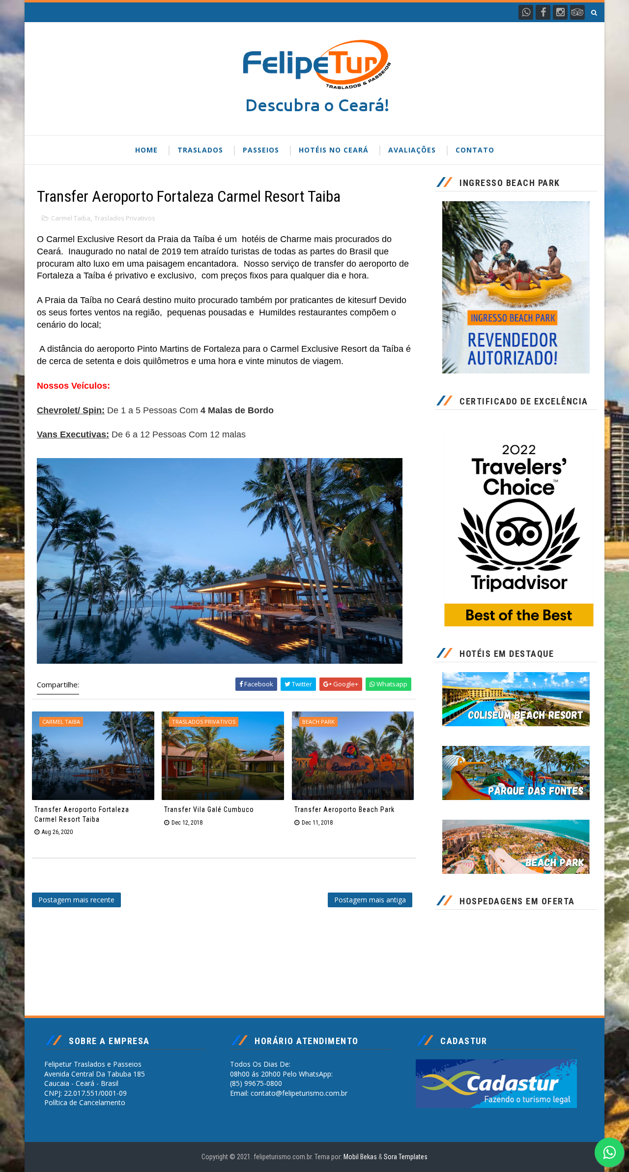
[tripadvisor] (577, 12)
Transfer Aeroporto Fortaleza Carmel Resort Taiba (81, 814)
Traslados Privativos (124, 218)
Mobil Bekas (360, 1157)
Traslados (200, 149)
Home (146, 149)
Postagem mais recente (76, 899)
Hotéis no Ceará (334, 149)
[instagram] (560, 12)
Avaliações (412, 149)
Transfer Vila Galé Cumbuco (209, 809)
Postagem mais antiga (370, 899)
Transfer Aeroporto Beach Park (344, 809)
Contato (475, 149)
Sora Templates (406, 1157)
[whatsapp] (525, 12)
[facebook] (543, 12)
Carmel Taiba (70, 218)
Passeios (261, 149)
